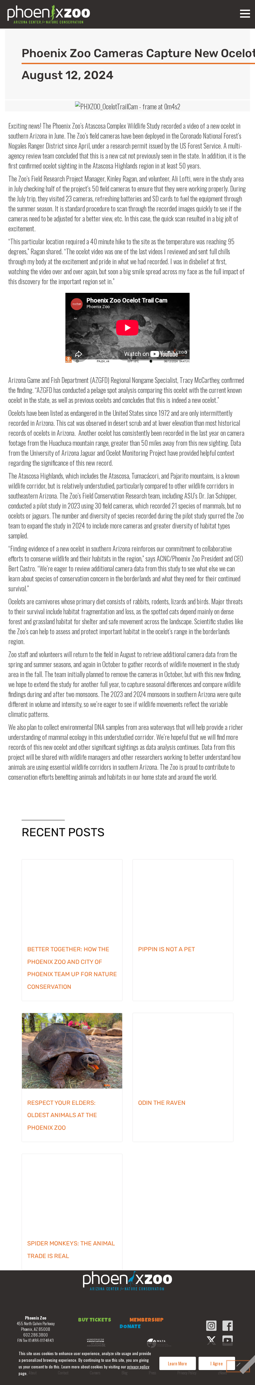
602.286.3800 (35, 1334)
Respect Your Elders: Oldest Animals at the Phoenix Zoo (62, 1115)
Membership (146, 1320)
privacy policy (138, 1366)
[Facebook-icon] (227, 1326)
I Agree (217, 1363)
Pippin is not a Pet (166, 949)
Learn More (177, 1363)
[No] (238, 1366)
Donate (130, 1327)
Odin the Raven (162, 1102)
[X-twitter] (211, 1340)
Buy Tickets (94, 1320)
